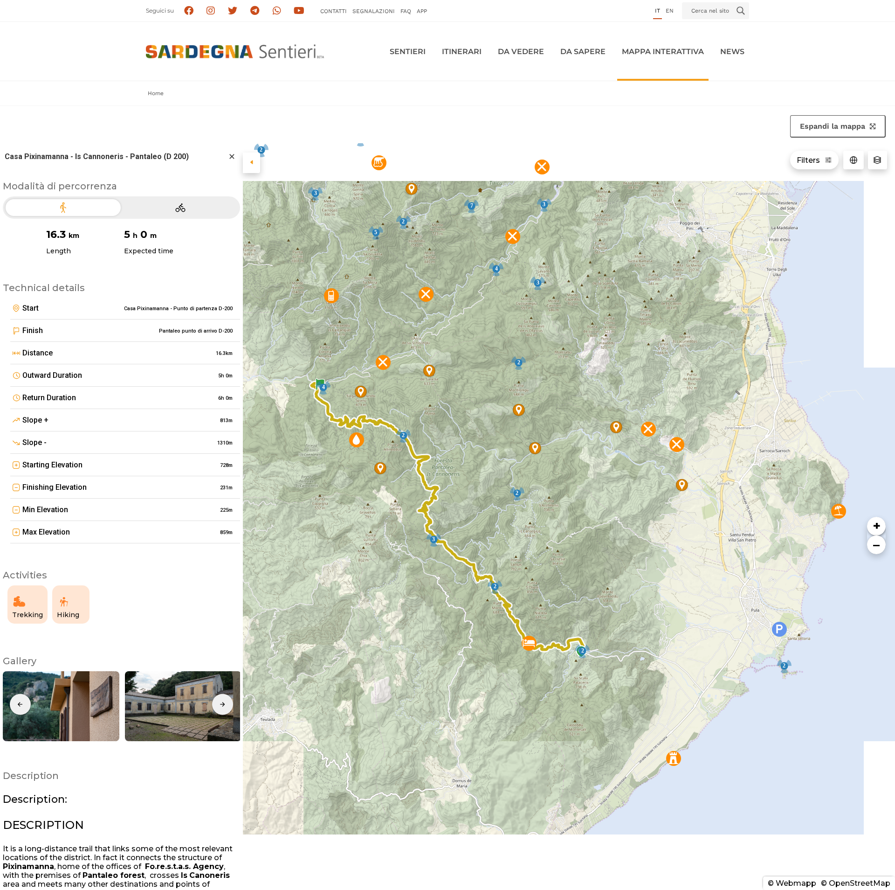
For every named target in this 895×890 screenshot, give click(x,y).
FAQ (405, 11)
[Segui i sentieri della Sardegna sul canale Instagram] (211, 11)
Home (156, 93)
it (657, 10)
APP (422, 11)
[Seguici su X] (232, 11)
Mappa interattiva (663, 51)
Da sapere (583, 51)
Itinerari (462, 51)
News (732, 51)
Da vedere (521, 51)
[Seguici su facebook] (188, 11)
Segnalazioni (373, 11)
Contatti (333, 11)
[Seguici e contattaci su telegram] (254, 11)
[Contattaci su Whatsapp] (277, 11)
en (670, 10)
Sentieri (408, 51)
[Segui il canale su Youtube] (299, 11)
